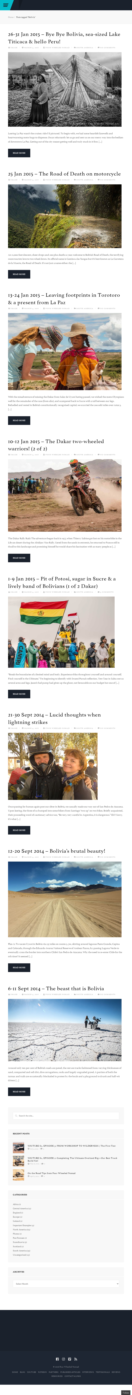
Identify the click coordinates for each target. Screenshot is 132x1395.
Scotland (17, 1246)
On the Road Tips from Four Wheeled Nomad (51, 1173)
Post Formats (18, 1238)
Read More (19, 153)
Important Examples (22, 1225)
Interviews (88, 1372)
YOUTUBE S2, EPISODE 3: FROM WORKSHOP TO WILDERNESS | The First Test (72, 1146)
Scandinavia (18, 1242)
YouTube (31, 1372)
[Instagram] (63, 1359)
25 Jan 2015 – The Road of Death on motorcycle (64, 174)
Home (11, 17)
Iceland (16, 1221)
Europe (16, 1217)
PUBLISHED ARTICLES (70, 1372)
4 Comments (107, 592)
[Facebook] (57, 1359)
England (17, 1212)
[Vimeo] (70, 1359)
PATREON (42, 1372)
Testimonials (103, 1372)
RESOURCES (57, 1376)
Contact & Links (73, 1376)
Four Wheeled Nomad (58, 47)
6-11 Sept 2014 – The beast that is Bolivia (56, 988)
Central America (20, 1208)
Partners (53, 1372)
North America (19, 1229)
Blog (22, 1372)
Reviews (116, 1372)
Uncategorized (19, 1255)
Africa (15, 1204)
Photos (16, 1234)
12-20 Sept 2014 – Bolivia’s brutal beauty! (56, 851)
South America (84, 47)
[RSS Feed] (76, 1359)
